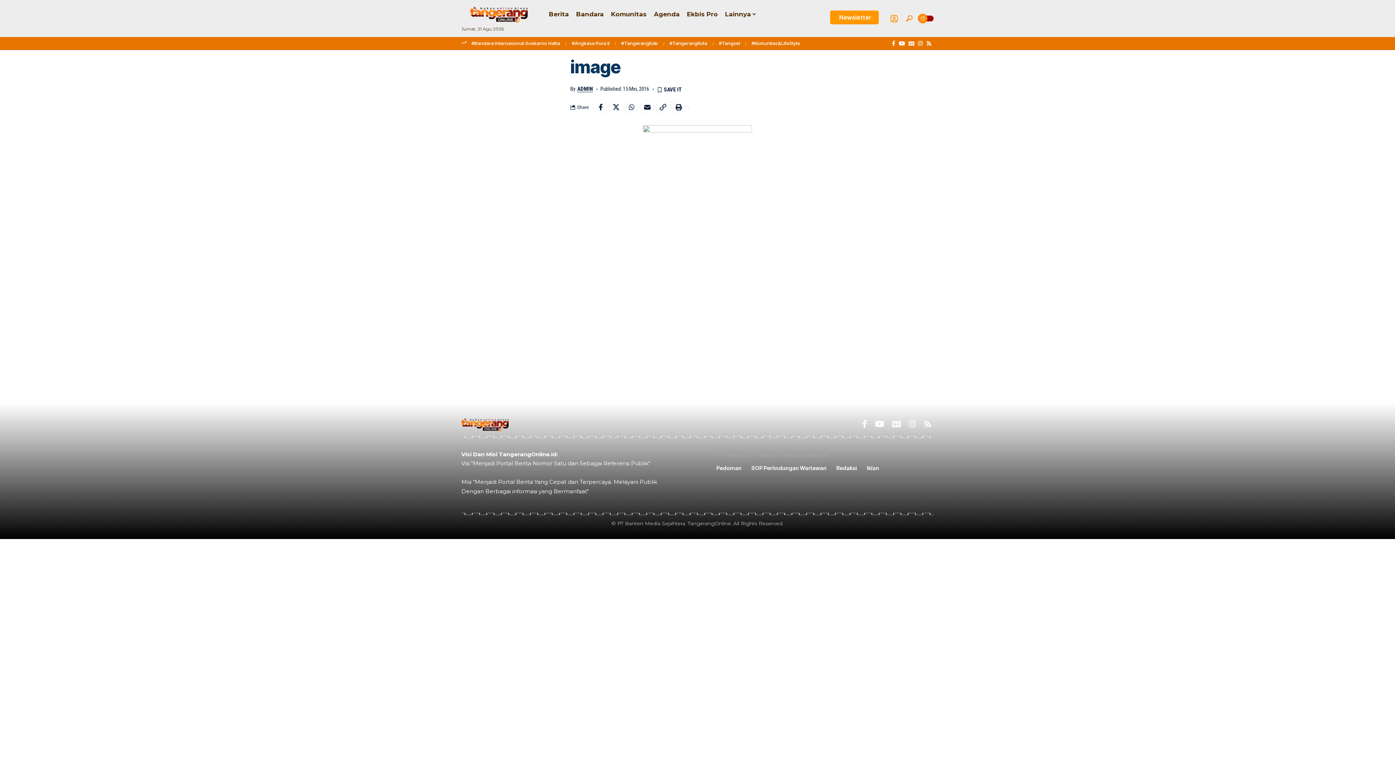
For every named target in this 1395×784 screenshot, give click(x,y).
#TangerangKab (639, 43)
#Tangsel (729, 43)
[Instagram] (920, 43)
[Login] (894, 18)
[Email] (647, 107)
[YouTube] (902, 43)
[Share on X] (616, 107)
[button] (909, 18)
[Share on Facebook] (600, 107)
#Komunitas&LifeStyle (776, 43)
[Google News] (911, 43)
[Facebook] (893, 43)
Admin (585, 89)
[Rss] (929, 43)
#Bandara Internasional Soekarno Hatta (516, 43)
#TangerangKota (688, 43)
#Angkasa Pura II (591, 43)
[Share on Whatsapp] (631, 107)
